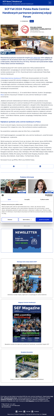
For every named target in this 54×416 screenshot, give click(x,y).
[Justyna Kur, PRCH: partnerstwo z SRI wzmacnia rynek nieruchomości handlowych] (40, 186)
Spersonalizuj (26, 219)
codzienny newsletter (7, 399)
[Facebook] (14, 166)
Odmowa (10, 219)
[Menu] (49, 2)
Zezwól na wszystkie (44, 219)
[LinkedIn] (40, 166)
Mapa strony (10, 414)
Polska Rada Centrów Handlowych (11, 78)
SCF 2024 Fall (35, 57)
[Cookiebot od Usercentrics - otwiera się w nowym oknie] (46, 195)
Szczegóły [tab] (27, 199)
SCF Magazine (30, 401)
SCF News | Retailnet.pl (12, 1)
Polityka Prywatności (19, 414)
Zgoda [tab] (9, 199)
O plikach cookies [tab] (44, 199)
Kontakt (45, 414)
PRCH (31, 21)
